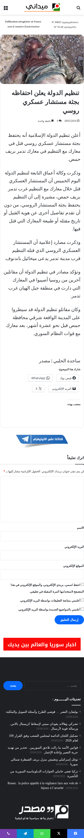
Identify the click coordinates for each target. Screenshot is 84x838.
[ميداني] (42, 7)
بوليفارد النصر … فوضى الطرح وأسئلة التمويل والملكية (42, 711)
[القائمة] (5, 9)
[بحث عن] (78, 9)
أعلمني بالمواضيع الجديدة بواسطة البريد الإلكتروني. (49, 609)
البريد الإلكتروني (74, 546)
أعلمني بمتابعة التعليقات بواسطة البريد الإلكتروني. (50, 600)
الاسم (80, 527)
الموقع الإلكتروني (73, 565)
